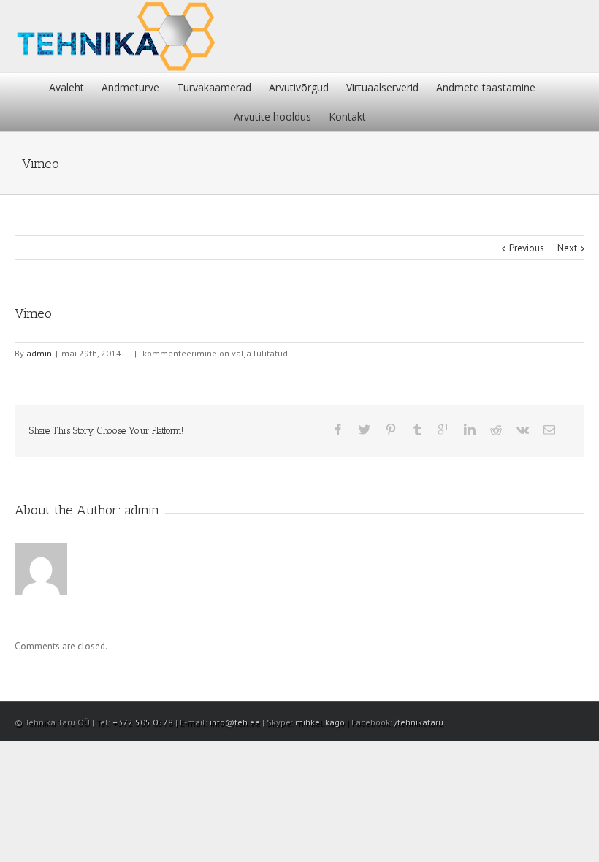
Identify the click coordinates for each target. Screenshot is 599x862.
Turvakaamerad (214, 87)
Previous (526, 248)
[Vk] (522, 429)
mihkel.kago (320, 722)
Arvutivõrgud (299, 87)
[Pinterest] (391, 429)
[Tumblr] (417, 429)
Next (567, 248)
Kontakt (347, 116)
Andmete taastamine (485, 87)
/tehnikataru (418, 722)
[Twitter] (364, 429)
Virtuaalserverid (382, 87)
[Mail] (549, 429)
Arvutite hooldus (272, 116)
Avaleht (66, 87)
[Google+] (443, 429)
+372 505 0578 (142, 722)
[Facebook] (338, 429)
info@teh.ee (235, 722)
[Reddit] (496, 429)
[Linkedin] (470, 429)
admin (39, 353)
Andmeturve (130, 87)
